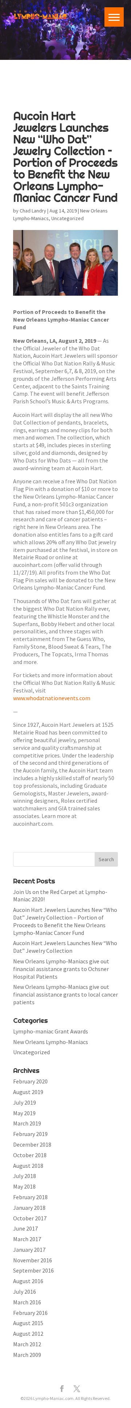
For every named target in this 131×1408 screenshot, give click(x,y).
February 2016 (30, 1312)
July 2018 (24, 1175)
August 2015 (28, 1323)
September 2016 (33, 1270)
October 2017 (30, 1218)
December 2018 (32, 1144)
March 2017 (27, 1239)
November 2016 (32, 1260)
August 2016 (28, 1281)
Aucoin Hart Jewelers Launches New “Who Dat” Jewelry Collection (65, 946)
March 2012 (27, 1344)
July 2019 (24, 1102)
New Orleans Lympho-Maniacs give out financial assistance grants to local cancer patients (65, 994)
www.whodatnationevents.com (51, 698)
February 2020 (30, 1081)
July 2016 (24, 1291)
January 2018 (29, 1207)
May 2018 (24, 1186)
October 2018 (30, 1155)
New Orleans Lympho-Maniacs (50, 1042)
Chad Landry (33, 210)
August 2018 (28, 1165)
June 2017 (25, 1228)
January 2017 (29, 1249)
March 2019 (27, 1123)
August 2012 (28, 1333)
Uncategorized (67, 218)
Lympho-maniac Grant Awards (50, 1031)
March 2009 (27, 1354)
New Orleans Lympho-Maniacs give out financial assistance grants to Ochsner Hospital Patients (61, 969)
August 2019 (28, 1092)
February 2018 (30, 1197)
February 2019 (30, 1133)
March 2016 (27, 1302)
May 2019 (24, 1113)
